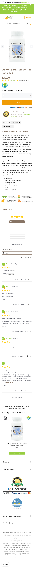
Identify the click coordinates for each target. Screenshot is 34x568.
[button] (27, 24)
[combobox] (16, 24)
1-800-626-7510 (26, 2)
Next (31, 46)
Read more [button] (9, 382)
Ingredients (16, 122)
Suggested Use (7, 126)
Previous (2, 46)
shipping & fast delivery (13, 91)
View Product (17, 453)
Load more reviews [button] (17, 397)
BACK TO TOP (17, 564)
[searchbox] (17, 249)
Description (6, 122)
